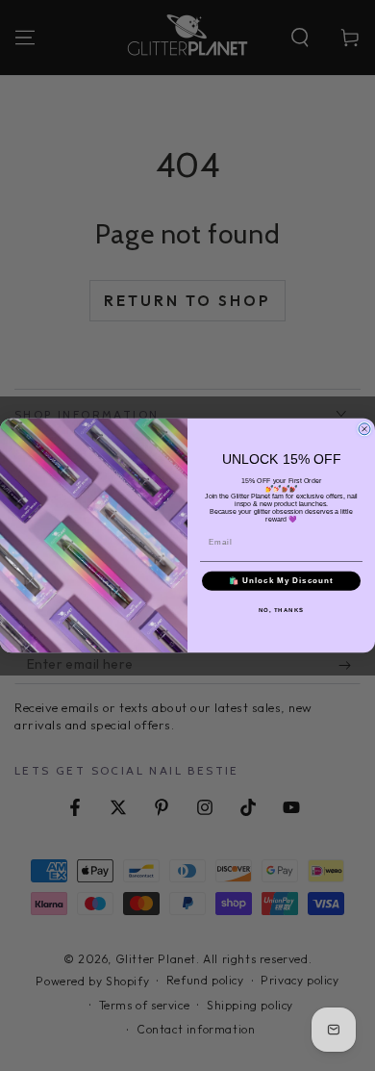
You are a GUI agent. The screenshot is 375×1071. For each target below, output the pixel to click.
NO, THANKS (282, 609)
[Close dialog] (364, 429)
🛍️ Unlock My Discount (281, 580)
